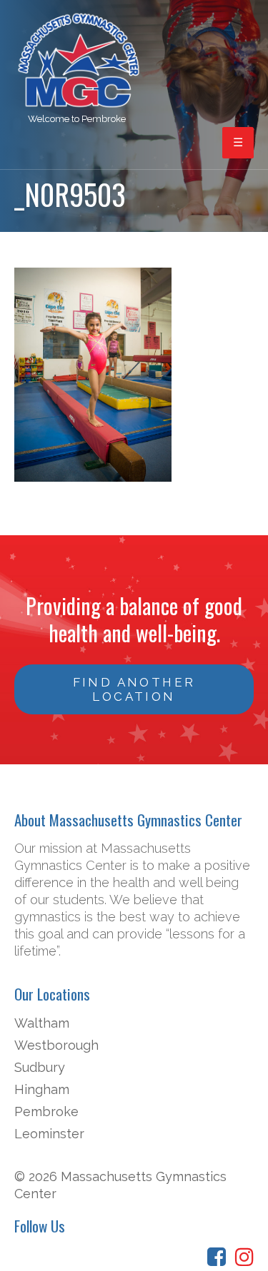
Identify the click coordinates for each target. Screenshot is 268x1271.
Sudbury (39, 1067)
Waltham (41, 1023)
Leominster (49, 1133)
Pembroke (46, 1111)
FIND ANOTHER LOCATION (134, 689)
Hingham (41, 1089)
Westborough (56, 1045)
